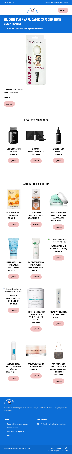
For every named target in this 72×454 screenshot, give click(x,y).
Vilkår (66, 448)
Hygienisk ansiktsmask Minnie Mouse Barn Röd (13, 298)
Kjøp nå (9, 104)
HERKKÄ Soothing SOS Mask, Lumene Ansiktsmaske (13, 264)
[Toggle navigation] (6, 10)
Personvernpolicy (54, 451)
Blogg (9, 436)
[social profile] (13, 2)
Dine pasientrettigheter (15, 432)
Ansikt (15, 89)
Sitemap (65, 451)
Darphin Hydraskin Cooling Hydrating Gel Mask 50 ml (58, 215)
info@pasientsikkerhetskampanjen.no (56, 2)
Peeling (20, 89)
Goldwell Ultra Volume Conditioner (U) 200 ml (13, 366)
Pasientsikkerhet (13, 428)
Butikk (63, 10)
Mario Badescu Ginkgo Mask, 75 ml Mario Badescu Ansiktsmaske (36, 264)
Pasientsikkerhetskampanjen (17, 424)
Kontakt (59, 448)
